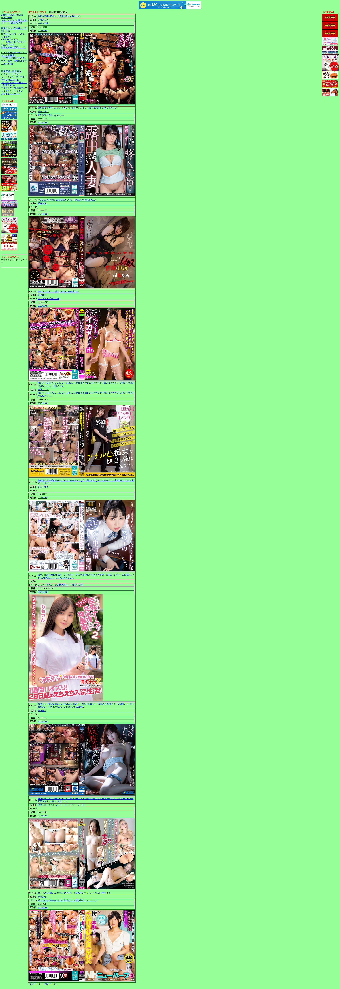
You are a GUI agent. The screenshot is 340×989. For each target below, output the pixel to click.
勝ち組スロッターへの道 (13, 34)
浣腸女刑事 (43, 23)
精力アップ (22, 88)
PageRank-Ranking (9, 39)
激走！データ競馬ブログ (13, 47)
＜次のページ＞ (50, 984)
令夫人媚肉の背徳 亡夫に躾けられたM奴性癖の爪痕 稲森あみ (67, 200)
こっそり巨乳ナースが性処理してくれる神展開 (60, 585)
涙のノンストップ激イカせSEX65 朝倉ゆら (58, 291)
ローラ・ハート (63, 805)
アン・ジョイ (77, 805)
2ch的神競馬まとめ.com (12, 15)
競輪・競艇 (11, 71)
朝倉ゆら (42, 295)
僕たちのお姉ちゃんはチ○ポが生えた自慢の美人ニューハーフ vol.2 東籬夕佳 (74, 893)
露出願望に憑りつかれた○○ (51, 115)
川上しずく (43, 487)
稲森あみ (42, 203)
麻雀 (19, 71)
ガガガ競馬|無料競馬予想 (13, 58)
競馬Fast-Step (7, 64)
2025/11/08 (42, 30)
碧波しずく (43, 111)
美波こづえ (43, 389)
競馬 (3, 71)
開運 (16, 80)
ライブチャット (8, 91)
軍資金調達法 (7, 80)
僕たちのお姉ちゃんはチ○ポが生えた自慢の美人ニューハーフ (67, 900)
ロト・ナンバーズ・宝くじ (14, 77)
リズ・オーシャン (46, 805)
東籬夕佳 (42, 897)
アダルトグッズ (8, 88)
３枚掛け (5, 37)
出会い (20, 91)
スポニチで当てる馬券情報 (14, 20)
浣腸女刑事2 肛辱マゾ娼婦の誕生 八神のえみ (59, 16)
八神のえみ (43, 20)
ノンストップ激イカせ (48, 298)
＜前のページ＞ (35, 984)
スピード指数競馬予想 (11, 23)
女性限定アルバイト (10, 94)
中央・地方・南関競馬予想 (14, 61)
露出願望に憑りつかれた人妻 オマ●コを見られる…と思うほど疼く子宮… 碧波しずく (78, 108)
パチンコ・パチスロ (10, 74)
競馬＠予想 (6, 17)
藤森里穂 (42, 710)
